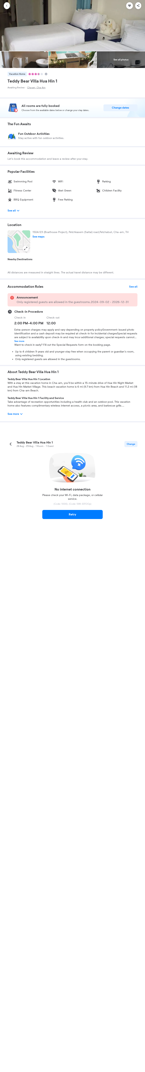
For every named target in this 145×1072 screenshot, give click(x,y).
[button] (19, 241)
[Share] (138, 5)
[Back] (7, 5)
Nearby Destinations (20, 259)
